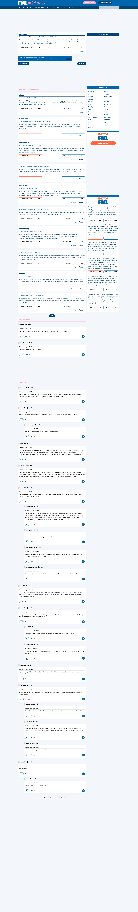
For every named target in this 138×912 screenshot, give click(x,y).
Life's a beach (24, 142)
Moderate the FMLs (105, 2)
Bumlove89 (23, 388)
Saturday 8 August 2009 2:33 (26, 689)
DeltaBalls (29, 722)
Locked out (23, 186)
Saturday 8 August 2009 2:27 (26, 612)
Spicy (31, 7)
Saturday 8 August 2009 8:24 (32, 747)
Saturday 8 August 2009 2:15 (26, 492)
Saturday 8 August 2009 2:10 (26, 392)
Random (25, 7)
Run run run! (23, 119)
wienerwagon (30, 425)
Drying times (23, 34)
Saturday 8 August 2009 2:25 (32, 510)
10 (64, 797)
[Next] (37, 797)
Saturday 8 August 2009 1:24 (26, 347)
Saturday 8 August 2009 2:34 (26, 766)
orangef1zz (29, 530)
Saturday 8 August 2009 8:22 (32, 571)
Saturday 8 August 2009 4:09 (32, 551)
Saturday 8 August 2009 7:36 (32, 429)
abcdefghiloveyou (31, 567)
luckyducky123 (30, 547)
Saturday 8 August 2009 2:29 (32, 631)
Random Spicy (39, 7)
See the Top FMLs (103, 143)
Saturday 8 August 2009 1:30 (26, 328)
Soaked (22, 274)
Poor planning (24, 229)
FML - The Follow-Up (59, 7)
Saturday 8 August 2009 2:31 (32, 648)
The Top (48, 7)
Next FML (81, 63)
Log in (117, 3)
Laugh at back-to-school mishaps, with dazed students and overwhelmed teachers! (44, 58)
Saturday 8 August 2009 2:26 (26, 590)
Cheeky (22, 95)
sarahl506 (23, 408)
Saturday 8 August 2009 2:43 (32, 708)
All (20, 7)
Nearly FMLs (70, 7)
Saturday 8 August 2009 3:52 (32, 534)
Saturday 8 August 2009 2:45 (32, 725)
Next (52, 315)
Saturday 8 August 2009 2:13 (26, 469)
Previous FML (23, 63)
